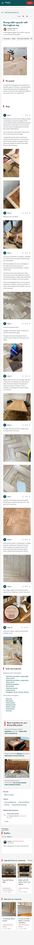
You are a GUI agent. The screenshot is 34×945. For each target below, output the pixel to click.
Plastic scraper (10, 706)
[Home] (2, 12)
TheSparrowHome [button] (12, 28)
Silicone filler (10, 686)
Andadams (8, 731)
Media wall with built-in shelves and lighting (24, 882)
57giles (20, 888)
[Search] (1, 7)
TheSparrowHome (14, 816)
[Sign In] (29, 3)
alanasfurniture (6, 888)
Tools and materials (23, 38)
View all (30, 860)
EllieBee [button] (9, 841)
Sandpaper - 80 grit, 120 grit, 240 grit (17, 692)
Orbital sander (10, 702)
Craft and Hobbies (23, 802)
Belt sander (9, 700)
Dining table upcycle (13, 813)
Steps (14, 38)
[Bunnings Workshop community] (7, 3)
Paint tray (9, 710)
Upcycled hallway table (8, 881)
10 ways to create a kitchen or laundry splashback (24, 921)
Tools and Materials (10, 802)
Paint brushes (10, 708)
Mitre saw (9, 698)
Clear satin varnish (11, 688)
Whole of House (9, 795)
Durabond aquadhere (12, 684)
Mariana (19, 753)
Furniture (7, 804)
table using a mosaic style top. (14, 755)
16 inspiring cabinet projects (9, 920)
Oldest (9, 837)
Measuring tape (11, 704)
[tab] (5, 828)
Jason (4, 924)
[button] (5, 29)
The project (6, 38)
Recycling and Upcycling (19, 804)
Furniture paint (10, 690)
